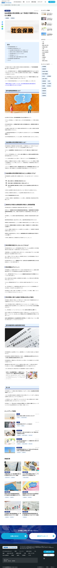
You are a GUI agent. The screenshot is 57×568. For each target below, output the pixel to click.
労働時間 (49, 76)
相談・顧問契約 (45, 73)
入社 (35, 551)
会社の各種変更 (6, 555)
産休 (49, 81)
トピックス (28, 1)
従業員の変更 (7, 10)
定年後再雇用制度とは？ (12, 46)
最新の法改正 (33, 1)
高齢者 (12, 555)
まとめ (9, 60)
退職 (3, 553)
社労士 (44, 76)
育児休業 (44, 83)
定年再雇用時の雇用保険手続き (14, 58)
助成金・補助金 (45, 71)
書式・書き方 (45, 78)
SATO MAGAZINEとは (17, 1)
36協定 (50, 83)
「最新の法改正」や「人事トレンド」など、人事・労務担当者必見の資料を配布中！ (20, 83)
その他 (29, 555)
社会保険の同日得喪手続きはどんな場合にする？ (19, 50)
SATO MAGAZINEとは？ (7, 551)
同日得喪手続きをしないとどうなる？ (17, 53)
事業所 (44, 85)
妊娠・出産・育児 (10, 553)
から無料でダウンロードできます (13, 85)
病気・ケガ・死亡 (31, 553)
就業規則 (44, 81)
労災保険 (44, 88)
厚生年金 (13, 18)
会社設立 (49, 85)
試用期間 (44, 66)
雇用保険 (44, 90)
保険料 (18, 555)
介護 (25, 553)
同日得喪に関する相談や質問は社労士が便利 (18, 56)
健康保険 (7, 18)
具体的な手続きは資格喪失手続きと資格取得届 (19, 51)
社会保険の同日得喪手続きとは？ (14, 48)
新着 (23, 1)
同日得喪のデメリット (14, 55)
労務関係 (24, 555)
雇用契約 (44, 68)
